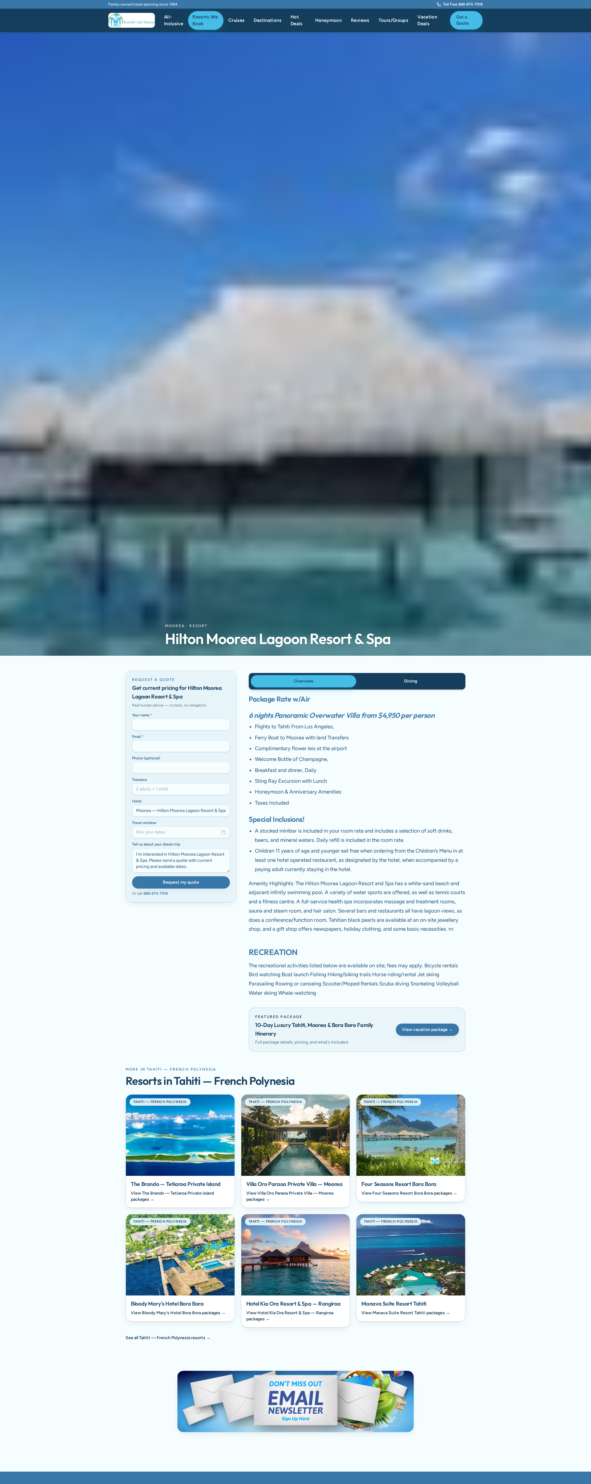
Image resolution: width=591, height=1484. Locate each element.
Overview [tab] (303, 681)
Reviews (360, 20)
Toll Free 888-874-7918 (463, 4)
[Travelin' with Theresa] (131, 20)
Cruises (236, 20)
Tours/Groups (393, 20)
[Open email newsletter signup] (295, 1401)
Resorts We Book (205, 20)
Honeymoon (328, 20)
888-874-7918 (155, 893)
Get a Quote (462, 20)
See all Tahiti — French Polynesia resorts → (168, 1337)
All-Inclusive (173, 20)
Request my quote (181, 882)
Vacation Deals (427, 20)
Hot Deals (297, 20)
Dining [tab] (410, 681)
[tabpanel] (357, 846)
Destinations (267, 20)
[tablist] (357, 681)
